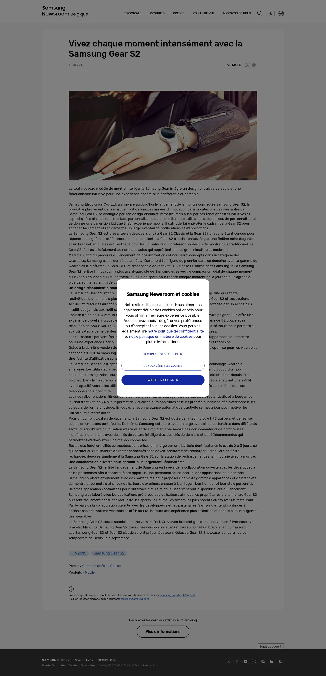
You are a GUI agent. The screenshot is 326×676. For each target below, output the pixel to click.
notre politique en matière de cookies (160, 336)
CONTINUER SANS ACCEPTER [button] (163, 354)
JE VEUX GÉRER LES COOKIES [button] (163, 365)
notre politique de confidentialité (176, 331)
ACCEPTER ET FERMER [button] (163, 380)
